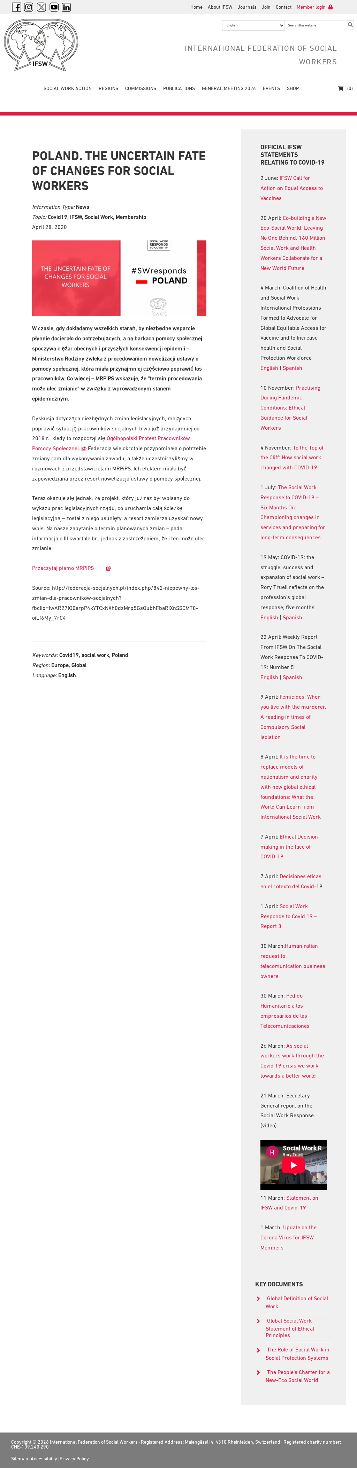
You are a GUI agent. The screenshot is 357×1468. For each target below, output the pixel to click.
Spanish (292, 368)
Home (196, 7)
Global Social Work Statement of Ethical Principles (290, 1327)
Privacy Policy (74, 1458)
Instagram (29, 7)
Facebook (16, 7)
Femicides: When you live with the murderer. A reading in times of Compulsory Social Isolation (293, 716)
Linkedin (66, 7)
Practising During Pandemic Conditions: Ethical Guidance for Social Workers (290, 407)
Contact (283, 7)
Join (266, 7)
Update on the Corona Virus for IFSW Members (288, 1237)
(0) (349, 88)
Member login (312, 7)
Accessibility (44, 1458)
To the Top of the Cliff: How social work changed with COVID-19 (292, 457)
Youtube (54, 7)
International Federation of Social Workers (56, 45)
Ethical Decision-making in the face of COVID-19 (290, 846)
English (269, 368)
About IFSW (220, 7)
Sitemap (19, 1458)
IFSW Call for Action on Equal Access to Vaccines (291, 188)
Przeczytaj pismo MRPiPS (66, 568)
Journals (247, 7)
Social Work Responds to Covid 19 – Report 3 (288, 916)
